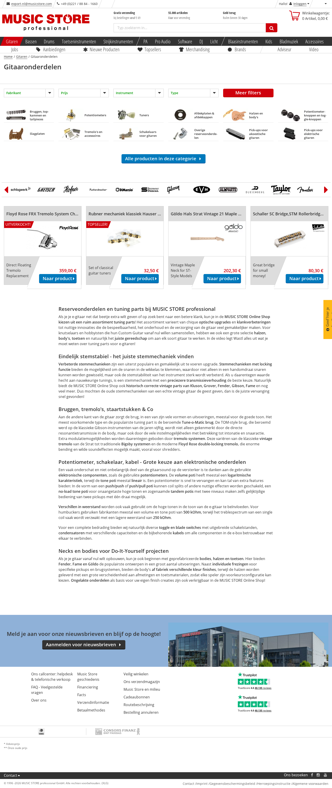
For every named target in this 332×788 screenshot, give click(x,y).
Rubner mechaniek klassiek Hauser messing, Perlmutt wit (144, 213)
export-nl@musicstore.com (31, 4)
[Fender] (307, 189)
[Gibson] (177, 189)
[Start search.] (271, 27)
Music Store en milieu (142, 689)
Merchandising (198, 49)
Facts (81, 694)
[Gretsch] (47, 189)
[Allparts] (229, 189)
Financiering (87, 687)
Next (326, 189)
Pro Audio (163, 41)
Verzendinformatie (93, 702)
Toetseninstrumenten (79, 41)
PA (145, 41)
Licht (214, 41)
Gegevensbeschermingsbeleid (232, 783)
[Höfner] (73, 189)
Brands (240, 49)
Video (313, 49)
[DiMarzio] (125, 189)
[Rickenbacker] (99, 189)
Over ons (39, 700)
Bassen (31, 41)
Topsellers (152, 49)
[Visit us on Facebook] (311, 775)
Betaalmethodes (91, 710)
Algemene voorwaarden (310, 783)
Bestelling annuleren (141, 712)
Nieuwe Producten (104, 49)
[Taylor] (281, 189)
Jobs (14, 49)
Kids (268, 41)
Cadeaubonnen (137, 697)
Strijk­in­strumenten (118, 41)
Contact (10, 775)
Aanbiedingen (54, 49)
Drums (49, 41)
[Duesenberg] (255, 189)
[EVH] (203, 189)
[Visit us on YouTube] (325, 775)
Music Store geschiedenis (88, 677)
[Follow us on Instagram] (318, 775)
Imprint (202, 783)
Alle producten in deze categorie (162, 159)
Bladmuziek (289, 41)
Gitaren (12, 41)
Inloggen (299, 4)
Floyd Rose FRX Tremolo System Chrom (44, 213)
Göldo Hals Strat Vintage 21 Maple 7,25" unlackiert (219, 213)
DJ (201, 41)
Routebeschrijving (139, 704)
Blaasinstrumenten (243, 41)
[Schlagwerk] (21, 189)
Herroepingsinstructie (273, 783)
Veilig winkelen (136, 674)
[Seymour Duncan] (151, 189)
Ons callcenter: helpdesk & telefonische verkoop (52, 677)
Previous (6, 189)
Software (185, 41)
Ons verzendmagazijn (142, 681)
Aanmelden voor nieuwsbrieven (81, 645)
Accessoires (315, 41)
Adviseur (284, 49)
